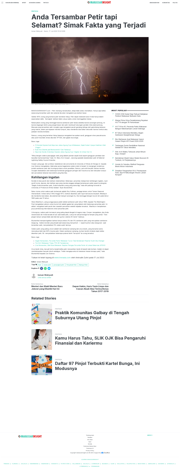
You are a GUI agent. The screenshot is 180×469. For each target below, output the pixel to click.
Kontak (90, 444)
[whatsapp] (45, 268)
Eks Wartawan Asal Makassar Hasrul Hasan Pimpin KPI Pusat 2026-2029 (129, 140)
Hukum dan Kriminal (12, 2)
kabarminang (34, 463)
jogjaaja (24, 463)
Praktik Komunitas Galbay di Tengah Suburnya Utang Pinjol (92, 315)
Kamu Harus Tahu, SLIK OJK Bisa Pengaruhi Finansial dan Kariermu (100, 341)
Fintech (46, 2)
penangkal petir (59, 265)
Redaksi (90, 437)
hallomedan (76, 463)
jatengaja (170, 463)
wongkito (54, 463)
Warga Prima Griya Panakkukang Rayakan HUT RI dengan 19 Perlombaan (131, 121)
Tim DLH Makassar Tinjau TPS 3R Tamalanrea (51, 243)
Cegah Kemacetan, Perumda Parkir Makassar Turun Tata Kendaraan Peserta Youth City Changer (69, 241)
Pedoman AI (89, 448)
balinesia (105, 463)
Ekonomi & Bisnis (34, 2)
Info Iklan (90, 439)
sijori (112, 463)
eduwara (161, 463)
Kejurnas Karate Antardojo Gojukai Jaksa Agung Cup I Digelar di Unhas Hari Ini (63, 152)
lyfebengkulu (84, 466)
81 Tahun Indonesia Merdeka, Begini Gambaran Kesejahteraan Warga (129, 134)
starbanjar (95, 463)
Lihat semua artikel (44, 277)
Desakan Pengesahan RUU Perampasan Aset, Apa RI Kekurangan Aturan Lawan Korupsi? (130, 173)
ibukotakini (141, 463)
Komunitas (166, 2)
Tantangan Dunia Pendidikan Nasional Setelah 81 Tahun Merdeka (130, 146)
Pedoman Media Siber (90, 446)
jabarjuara (152, 463)
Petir (39, 265)
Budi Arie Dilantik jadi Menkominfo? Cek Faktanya (52, 150)
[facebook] (41, 268)
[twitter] (49, 268)
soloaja (86, 463)
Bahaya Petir (83, 265)
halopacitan (131, 463)
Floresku (15, 463)
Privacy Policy (90, 450)
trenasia (6, 463)
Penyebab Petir (72, 265)
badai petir (47, 265)
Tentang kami (90, 435)
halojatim (120, 463)
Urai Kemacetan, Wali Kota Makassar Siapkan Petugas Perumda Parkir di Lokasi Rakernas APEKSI (70, 245)
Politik (175, 2)
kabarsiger (45, 463)
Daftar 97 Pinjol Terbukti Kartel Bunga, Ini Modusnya (97, 366)
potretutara (65, 463)
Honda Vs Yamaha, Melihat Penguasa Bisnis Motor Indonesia (129, 165)
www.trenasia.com (62, 257)
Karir (90, 442)
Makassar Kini (154, 2)
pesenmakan (95, 466)
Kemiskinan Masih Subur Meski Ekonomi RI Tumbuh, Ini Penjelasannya (131, 159)
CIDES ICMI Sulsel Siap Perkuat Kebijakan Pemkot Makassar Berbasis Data (131, 115)
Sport (24, 2)
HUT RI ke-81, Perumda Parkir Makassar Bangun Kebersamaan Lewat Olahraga (131, 128)
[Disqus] (90, 405)
